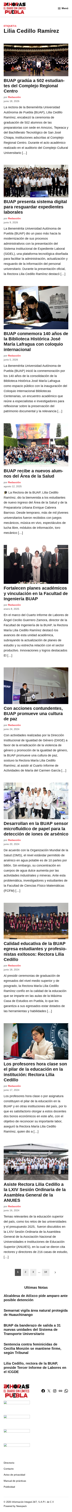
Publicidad (9, 1486)
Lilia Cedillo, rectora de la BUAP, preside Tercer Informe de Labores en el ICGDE (35, 1367)
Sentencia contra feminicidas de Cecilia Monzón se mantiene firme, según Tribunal (32, 1348)
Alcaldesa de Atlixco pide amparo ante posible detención (36, 1298)
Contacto (9, 1468)
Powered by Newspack (15, 1506)
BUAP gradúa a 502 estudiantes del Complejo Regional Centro (34, 85)
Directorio (9, 1462)
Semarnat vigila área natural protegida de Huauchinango (36, 1313)
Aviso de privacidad (14, 1474)
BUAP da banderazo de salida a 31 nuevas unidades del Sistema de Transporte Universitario (32, 1329)
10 (45, 1271)
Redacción (14, 97)
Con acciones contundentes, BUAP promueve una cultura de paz (33, 713)
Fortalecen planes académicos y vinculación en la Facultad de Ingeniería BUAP (36, 593)
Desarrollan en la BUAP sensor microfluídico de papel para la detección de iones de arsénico (36, 828)
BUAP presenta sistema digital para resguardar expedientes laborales (35, 207)
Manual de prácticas (15, 1480)
